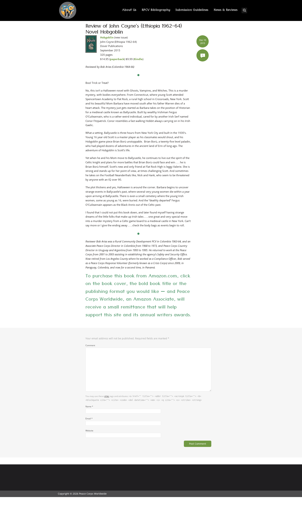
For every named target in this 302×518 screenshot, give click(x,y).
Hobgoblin (107, 37)
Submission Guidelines (191, 10)
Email (89, 418)
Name (89, 406)
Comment (90, 345)
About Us (129, 10)
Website (89, 430)
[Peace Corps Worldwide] (67, 10)
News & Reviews (226, 10)
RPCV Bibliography (156, 10)
